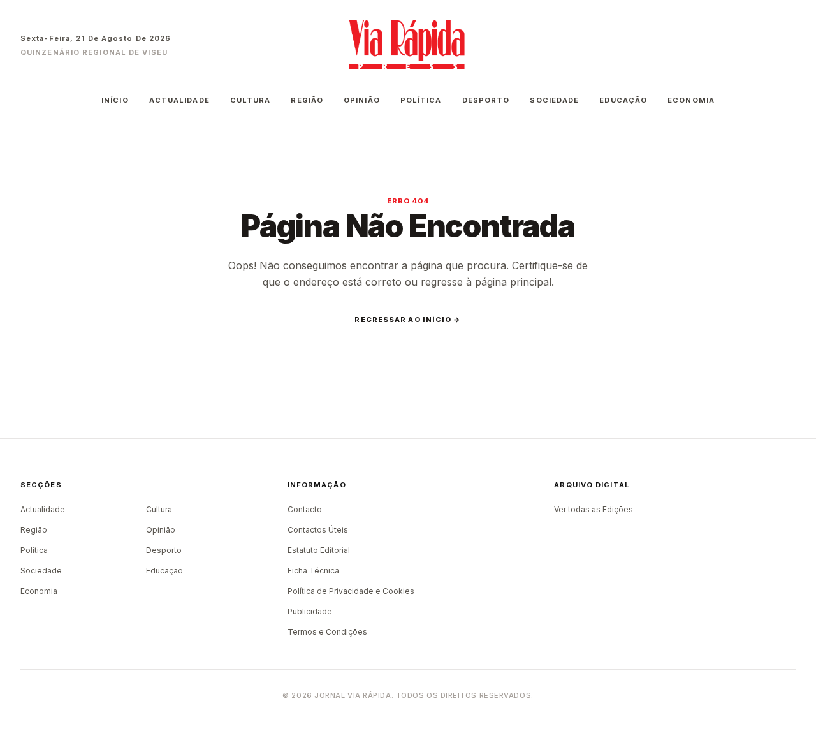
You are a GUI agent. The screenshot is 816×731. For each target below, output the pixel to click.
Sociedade (554, 100)
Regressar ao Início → (407, 319)
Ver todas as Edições (593, 509)
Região (307, 100)
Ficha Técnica (313, 570)
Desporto (486, 100)
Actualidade (179, 100)
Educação (623, 100)
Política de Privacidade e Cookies (351, 591)
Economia (691, 100)
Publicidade (310, 611)
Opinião (362, 100)
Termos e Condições (327, 632)
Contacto (305, 509)
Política (421, 100)
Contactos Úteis (318, 530)
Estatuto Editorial (319, 550)
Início (115, 100)
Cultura (250, 100)
